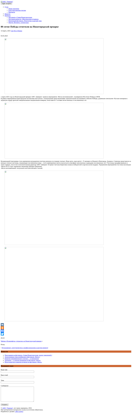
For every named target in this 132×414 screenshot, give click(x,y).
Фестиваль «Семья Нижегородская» (20, 17)
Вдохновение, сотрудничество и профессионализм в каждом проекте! (25, 348)
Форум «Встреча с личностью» (19, 22)
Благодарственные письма (17, 10)
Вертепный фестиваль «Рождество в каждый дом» (25, 21)
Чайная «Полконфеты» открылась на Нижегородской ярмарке (21, 341)
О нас (6, 7)
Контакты (12, 12)
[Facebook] (66, 330)
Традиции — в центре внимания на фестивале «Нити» (23, 360)
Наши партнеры (14, 8)
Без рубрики (18, 31)
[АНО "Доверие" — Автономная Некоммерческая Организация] (7, 1)
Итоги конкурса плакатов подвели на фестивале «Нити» (23, 362)
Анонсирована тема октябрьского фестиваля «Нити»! (22, 357)
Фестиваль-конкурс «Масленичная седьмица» (24, 19)
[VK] (66, 324)
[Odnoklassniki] (66, 327)
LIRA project (19, 411)
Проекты (8, 15)
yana (12, 31)
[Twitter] (66, 334)
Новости (7, 14)
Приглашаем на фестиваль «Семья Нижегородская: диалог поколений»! (28, 355)
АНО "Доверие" (7, 408)
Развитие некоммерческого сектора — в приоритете (22, 359)
